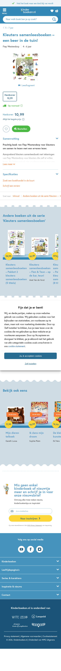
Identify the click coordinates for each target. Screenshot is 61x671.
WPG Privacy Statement (34, 525)
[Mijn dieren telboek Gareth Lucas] (16, 421)
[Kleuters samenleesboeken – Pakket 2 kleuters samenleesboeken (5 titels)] (16, 257)
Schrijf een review (11, 185)
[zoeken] (55, 19)
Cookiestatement (50, 636)
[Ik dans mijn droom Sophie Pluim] (39, 421)
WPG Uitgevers (48, 639)
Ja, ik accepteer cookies (30, 356)
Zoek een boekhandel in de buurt (18, 180)
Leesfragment (28, 85)
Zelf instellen (30, 363)
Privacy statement (11, 636)
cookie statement (16, 346)
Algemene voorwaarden (31, 636)
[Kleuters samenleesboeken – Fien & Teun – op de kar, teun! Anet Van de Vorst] (39, 256)
